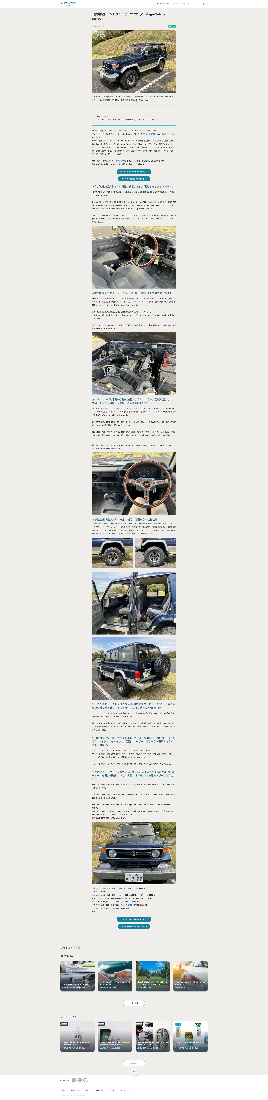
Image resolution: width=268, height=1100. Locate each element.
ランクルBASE (149, 134)
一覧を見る (134, 1003)
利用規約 (62, 1090)
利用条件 (87, 1090)
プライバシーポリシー (126, 1090)
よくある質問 (99, 1090)
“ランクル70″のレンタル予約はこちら (132, 172)
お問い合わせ (75, 1090)
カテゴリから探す (161, 3)
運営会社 (111, 1090)
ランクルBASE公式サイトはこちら (132, 179)
